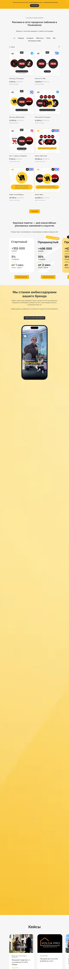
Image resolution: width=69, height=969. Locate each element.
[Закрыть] (67, 1)
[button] (21, 277)
